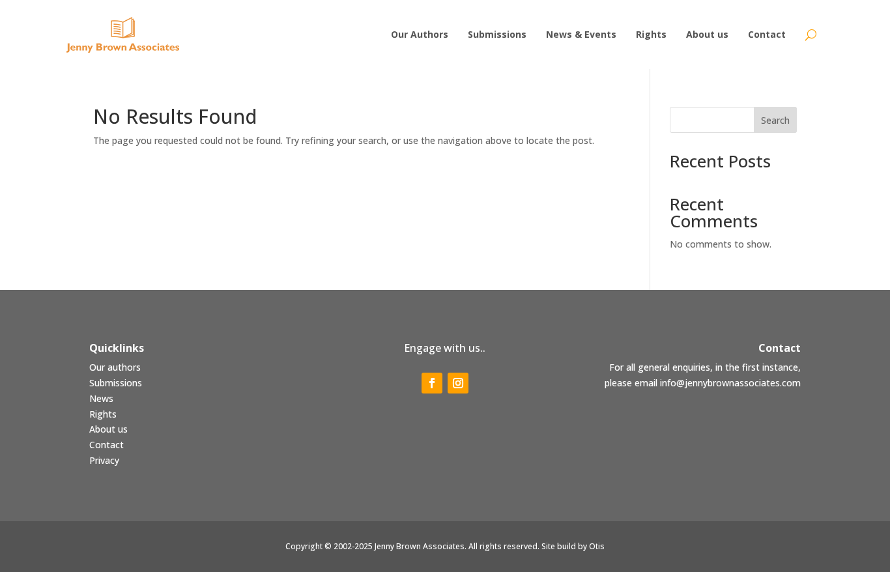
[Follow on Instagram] (458, 383)
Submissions (115, 383)
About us (108, 429)
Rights (103, 414)
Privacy (104, 460)
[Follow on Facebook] (432, 383)
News (101, 398)
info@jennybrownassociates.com (730, 383)
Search (775, 120)
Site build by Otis (573, 546)
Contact (106, 444)
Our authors (115, 367)
